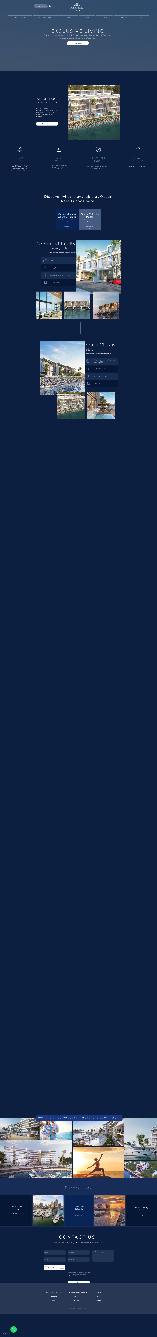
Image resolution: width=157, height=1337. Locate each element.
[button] (123, 16)
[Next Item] (154, 1149)
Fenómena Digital (81, 1308)
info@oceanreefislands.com (80, 1276)
